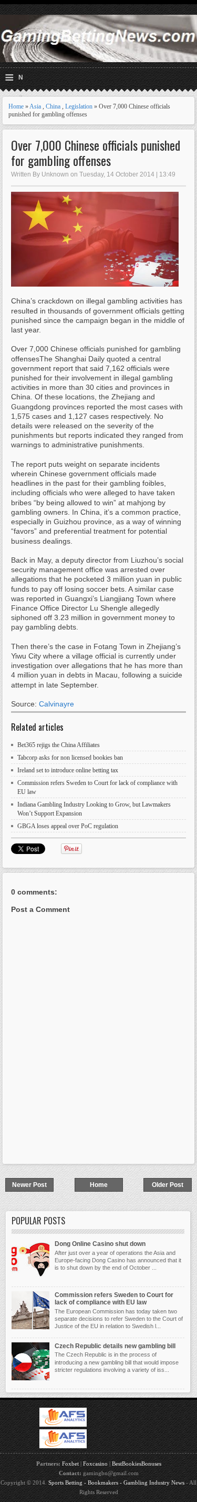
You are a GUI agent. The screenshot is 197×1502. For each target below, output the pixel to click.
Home (16, 106)
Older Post (167, 1185)
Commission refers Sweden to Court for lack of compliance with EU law (114, 1298)
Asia (35, 106)
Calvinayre (56, 704)
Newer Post (29, 1185)
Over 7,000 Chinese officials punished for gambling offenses (95, 153)
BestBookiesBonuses (136, 1463)
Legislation (78, 106)
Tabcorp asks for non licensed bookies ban (70, 757)
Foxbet (70, 1463)
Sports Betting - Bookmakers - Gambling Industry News (116, 1482)
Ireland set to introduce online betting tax (67, 770)
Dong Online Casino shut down (100, 1244)
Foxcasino (95, 1463)
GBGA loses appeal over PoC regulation (67, 826)
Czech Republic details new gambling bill (115, 1346)
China (53, 106)
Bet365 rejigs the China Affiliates (58, 745)
